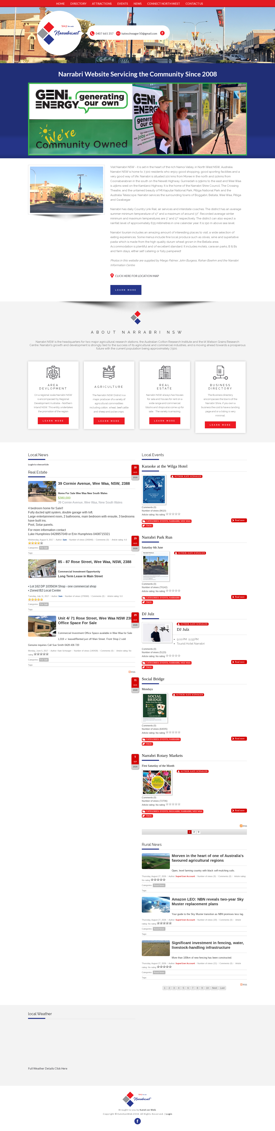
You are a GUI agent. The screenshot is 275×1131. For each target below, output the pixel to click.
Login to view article (38, 464)
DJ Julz (148, 613)
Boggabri (174, 811)
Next (214, 988)
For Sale (44, 548)
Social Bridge (153, 679)
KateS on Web (148, 1109)
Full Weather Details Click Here (47, 1068)
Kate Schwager (192, 476)
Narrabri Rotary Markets (162, 755)
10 (207, 988)
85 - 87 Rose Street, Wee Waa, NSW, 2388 (94, 562)
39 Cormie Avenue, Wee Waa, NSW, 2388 (94, 483)
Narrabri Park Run (157, 537)
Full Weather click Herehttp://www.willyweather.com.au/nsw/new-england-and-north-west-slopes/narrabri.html (81, 1074)
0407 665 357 (105, 33)
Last (222, 988)
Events (164, 521)
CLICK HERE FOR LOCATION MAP (137, 276)
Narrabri (174, 521)
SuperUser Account (185, 876)
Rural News (159, 885)
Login (169, 1113)
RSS (133, 672)
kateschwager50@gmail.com (139, 33)
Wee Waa (185, 521)
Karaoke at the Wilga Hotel (164, 466)
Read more (240, 520)
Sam (65, 539)
